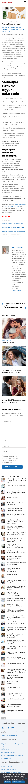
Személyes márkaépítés (8, 769)
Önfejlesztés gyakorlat (13, 307)
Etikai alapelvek (6, 758)
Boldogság (14, 27)
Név (4, 440)
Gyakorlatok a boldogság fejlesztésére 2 (13, 231)
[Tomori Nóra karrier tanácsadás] (6, 2)
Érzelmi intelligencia (7, 340)
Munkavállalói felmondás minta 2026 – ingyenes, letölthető (16, 599)
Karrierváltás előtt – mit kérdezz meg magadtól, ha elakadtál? (16, 622)
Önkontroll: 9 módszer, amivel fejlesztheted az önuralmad (11, 371)
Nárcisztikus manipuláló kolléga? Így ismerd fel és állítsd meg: (16, 533)
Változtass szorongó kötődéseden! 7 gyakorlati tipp (16, 551)
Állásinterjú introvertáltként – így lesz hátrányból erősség (16, 694)
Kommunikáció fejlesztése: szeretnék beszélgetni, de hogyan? (14, 401)
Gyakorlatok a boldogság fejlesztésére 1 (13, 227)
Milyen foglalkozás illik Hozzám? (11, 772)
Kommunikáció (16, 368)
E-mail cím (6, 446)
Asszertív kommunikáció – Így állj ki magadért (16, 581)
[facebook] (3, 727)
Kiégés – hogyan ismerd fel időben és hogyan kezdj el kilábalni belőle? (15, 539)
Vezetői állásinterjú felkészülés (16, 699)
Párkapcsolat (5, 749)
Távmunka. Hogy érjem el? (15, 304)
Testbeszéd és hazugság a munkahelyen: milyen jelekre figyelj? (15, 528)
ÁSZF (17, 735)
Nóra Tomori (18, 247)
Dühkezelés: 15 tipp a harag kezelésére (15, 711)
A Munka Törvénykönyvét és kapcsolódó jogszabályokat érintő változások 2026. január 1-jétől (17, 671)
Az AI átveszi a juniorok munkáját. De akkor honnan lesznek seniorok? (15, 521)
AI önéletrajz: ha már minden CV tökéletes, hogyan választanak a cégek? (16, 480)
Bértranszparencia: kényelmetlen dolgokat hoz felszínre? (15, 677)
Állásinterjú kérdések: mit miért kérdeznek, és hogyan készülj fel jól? (16, 629)
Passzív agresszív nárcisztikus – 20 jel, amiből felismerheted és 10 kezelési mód (16, 492)
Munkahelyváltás (12, 574)
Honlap (5, 451)
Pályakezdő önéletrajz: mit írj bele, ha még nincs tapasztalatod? (15, 635)
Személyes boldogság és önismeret (12, 755)
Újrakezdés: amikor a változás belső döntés (16, 652)
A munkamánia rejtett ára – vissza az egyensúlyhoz (15, 705)
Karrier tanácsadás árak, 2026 (15, 663)
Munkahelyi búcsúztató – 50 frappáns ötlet (15, 503)
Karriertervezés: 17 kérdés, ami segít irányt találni (16, 647)
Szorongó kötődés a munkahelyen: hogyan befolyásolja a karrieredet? (15, 546)
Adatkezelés (4, 735)
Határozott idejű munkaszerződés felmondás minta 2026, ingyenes (15, 594)
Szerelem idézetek (8, 343)
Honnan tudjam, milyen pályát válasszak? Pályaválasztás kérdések (16, 587)
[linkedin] (8, 727)
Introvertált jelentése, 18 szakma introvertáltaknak (17, 563)
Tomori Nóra (5, 27)
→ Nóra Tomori (16, 290)
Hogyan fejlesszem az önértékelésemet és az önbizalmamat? (14, 570)
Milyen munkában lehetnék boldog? (12, 224)
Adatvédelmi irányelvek (18, 781)
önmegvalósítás (14, 29)
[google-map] (13, 727)
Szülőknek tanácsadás (8, 752)
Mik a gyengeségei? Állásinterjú (16, 485)
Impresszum (12, 735)
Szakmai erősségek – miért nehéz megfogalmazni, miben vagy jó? (15, 617)
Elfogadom (7, 781)
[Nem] (26, 778)
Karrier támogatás (6, 766)
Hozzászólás (7, 421)
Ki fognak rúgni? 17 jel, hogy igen (16, 658)
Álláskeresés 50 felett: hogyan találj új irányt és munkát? (16, 610)
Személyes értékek (12, 24)
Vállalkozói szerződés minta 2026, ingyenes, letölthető (15, 509)
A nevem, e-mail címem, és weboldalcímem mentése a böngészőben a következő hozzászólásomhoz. (10, 459)
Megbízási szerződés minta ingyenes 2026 (15, 682)
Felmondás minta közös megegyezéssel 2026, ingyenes (16, 605)
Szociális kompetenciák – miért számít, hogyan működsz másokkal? (16, 642)
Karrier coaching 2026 (13, 687)
